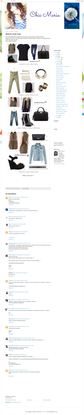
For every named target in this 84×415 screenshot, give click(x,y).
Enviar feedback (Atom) (16, 402)
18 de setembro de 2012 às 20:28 (20, 231)
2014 (56, 52)
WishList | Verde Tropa (60, 82)
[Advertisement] (64, 39)
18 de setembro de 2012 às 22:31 (20, 272)
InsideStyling (11, 237)
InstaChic (58, 80)
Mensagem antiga (47, 399)
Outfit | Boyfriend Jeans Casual (62, 66)
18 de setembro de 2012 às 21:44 (23, 243)
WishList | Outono (59, 75)
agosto (57, 115)
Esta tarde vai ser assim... (61, 86)
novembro (58, 59)
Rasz (10, 216)
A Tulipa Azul (11, 208)
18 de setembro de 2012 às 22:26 (23, 254)
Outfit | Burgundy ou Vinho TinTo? (63, 73)
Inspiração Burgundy (60, 93)
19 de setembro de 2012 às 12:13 (22, 318)
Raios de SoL (59, 84)
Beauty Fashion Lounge (14, 338)
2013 (56, 54)
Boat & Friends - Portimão (61, 111)
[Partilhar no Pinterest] (28, 188)
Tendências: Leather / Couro (62, 106)
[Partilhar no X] (25, 188)
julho (57, 117)
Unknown (11, 197)
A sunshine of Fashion (14, 345)
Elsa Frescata (12, 299)
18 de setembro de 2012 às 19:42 (22, 208)
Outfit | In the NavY (60, 77)
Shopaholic (11, 291)
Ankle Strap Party (59, 71)
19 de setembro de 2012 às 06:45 (21, 291)
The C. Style (11, 308)
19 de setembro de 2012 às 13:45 (26, 345)
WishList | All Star (59, 98)
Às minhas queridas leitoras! (62, 104)
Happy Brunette (12, 243)
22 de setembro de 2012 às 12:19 (20, 370)
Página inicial (29, 399)
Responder (11, 204)
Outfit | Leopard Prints (60, 102)
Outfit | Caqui (59, 107)
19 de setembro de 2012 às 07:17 (22, 299)
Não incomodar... (59, 64)
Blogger (56, 411)
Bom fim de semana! (60, 100)
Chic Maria (62, 151)
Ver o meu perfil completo (59, 163)
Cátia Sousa (11, 326)
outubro (58, 61)
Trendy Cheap (59, 68)
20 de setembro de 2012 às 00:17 (20, 354)
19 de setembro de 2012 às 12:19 (21, 326)
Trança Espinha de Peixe (61, 91)
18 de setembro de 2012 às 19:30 (20, 197)
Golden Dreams (12, 254)
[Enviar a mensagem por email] (23, 188)
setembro (58, 63)
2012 (56, 56)
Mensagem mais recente (11, 399)
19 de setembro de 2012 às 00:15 (20, 280)
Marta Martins (12, 318)
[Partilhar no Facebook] (26, 188)
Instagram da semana (60, 97)
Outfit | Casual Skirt (60, 88)
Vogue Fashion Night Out (61, 89)
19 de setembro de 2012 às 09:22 (21, 308)
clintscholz (44, 411)
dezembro (58, 57)
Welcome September (60, 113)
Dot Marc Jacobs (59, 70)
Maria (10, 224)
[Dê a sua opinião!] (24, 188)
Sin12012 (11, 354)
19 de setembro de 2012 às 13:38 (27, 338)
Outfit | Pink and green (60, 95)
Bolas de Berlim (59, 79)
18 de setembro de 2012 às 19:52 (18, 216)
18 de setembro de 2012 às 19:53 (18, 224)
